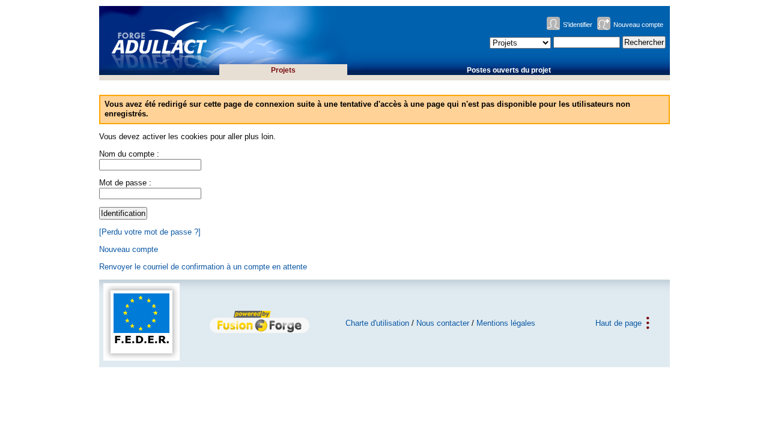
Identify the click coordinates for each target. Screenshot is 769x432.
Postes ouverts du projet (509, 70)
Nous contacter (442, 323)
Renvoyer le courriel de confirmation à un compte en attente (203, 266)
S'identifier (577, 24)
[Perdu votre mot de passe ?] (150, 231)
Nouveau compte (638, 24)
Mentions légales (505, 323)
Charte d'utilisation (377, 323)
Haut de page (618, 323)
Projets (283, 70)
